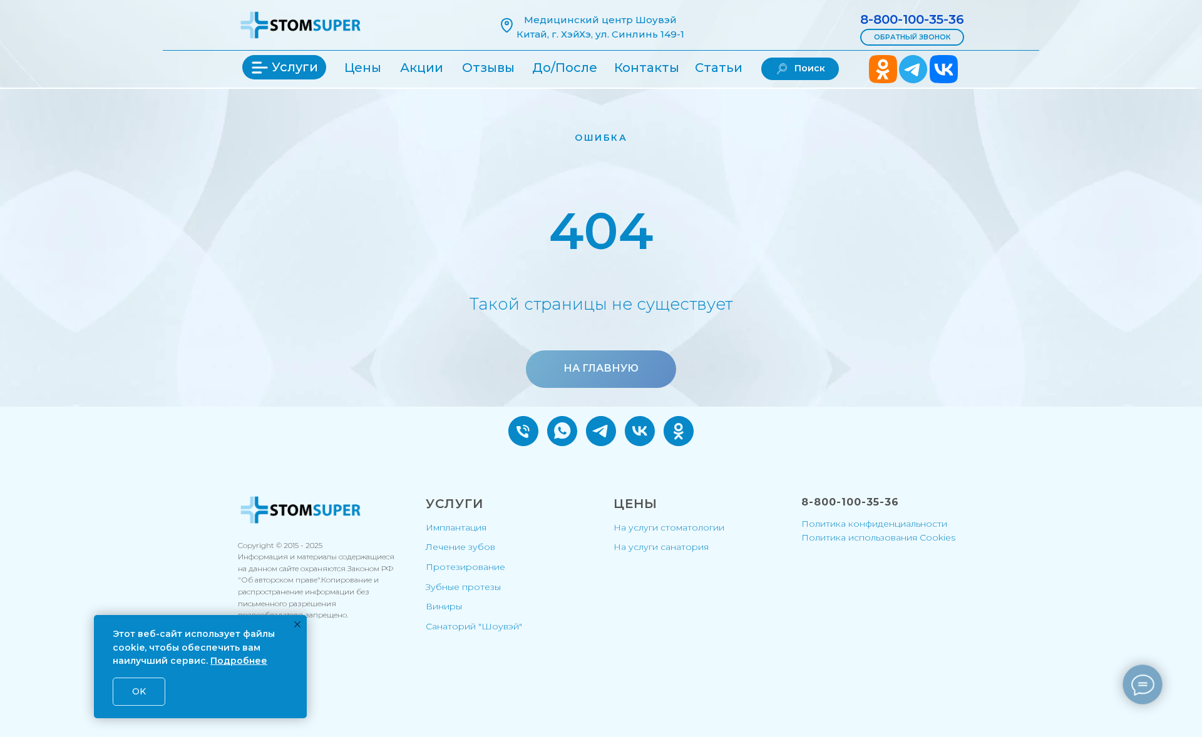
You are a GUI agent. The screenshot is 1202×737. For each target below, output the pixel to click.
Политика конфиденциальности (874, 523)
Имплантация (456, 527)
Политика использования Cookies (878, 537)
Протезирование (465, 566)
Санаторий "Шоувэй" (474, 626)
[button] (912, 37)
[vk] (640, 431)
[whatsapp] (562, 431)
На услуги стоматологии (669, 527)
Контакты (646, 67)
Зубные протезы (463, 586)
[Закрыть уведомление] (297, 624)
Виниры (444, 606)
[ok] (679, 431)
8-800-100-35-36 (912, 19)
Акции (421, 67)
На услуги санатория (661, 546)
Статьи (718, 67)
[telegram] (601, 431)
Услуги (295, 66)
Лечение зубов (460, 546)
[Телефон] (523, 431)
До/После (564, 67)
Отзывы (488, 67)
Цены (362, 67)
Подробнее (238, 660)
